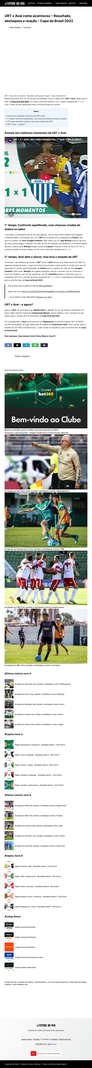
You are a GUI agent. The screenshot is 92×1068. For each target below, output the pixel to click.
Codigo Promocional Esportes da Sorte (29, 957)
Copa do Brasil (40, 982)
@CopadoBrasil (45, 286)
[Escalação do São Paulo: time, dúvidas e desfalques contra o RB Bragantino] (46, 462)
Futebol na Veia (11, 982)
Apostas (82, 3)
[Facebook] (8, 345)
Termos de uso (65, 1039)
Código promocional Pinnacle (25, 937)
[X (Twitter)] (17, 345)
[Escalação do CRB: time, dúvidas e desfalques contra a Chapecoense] (46, 578)
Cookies (54, 1039)
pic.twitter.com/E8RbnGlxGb (68, 291)
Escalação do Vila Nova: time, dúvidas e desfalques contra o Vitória (40, 836)
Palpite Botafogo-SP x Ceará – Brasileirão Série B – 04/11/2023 (38, 907)
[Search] (86, 3)
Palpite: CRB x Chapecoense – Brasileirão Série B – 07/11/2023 (38, 876)
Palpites (72, 3)
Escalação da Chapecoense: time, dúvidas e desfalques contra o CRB (34, 549)
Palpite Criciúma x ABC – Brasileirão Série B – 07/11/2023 (36, 866)
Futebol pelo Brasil (25, 982)
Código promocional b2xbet (25, 927)
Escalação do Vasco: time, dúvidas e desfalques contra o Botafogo (39, 694)
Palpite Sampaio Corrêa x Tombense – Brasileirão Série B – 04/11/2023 (41, 897)
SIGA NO (39, 1044)
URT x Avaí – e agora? (15, 124)
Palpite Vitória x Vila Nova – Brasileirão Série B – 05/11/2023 (37, 886)
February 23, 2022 (44, 297)
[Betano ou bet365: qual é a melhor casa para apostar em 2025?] (46, 400)
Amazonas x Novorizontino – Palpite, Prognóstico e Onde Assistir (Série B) (36, 433)
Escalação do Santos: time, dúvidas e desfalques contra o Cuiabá (39, 724)
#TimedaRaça (49, 291)
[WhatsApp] (35, 345)
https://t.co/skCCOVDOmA (32, 291)
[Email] (44, 345)
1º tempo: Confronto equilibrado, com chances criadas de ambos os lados (36, 119)
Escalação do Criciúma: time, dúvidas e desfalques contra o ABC (39, 826)
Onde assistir (61, 3)
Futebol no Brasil (44, 3)
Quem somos (26, 1039)
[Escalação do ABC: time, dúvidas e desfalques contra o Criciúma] (46, 636)
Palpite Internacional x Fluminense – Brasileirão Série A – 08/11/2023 (40, 745)
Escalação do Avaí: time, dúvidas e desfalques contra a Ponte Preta (40, 846)
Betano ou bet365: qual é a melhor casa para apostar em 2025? (32, 430)
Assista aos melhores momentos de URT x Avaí (25, 116)
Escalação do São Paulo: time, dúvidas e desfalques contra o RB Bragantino (37, 491)
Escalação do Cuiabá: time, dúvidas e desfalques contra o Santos (39, 714)
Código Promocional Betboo (25, 947)
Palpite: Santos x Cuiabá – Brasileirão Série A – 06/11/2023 (36, 765)
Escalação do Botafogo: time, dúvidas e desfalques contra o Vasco (39, 704)
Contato (36, 1039)
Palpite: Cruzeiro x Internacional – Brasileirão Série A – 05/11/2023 (39, 785)
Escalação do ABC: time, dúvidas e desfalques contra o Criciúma (32, 665)
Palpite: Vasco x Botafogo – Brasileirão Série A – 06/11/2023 (37, 755)
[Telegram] (26, 345)
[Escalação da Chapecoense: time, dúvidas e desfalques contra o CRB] (46, 520)
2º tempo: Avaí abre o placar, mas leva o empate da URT (29, 121)
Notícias (31, 3)
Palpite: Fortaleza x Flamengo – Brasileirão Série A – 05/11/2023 (38, 775)
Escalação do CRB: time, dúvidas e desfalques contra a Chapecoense (34, 607)
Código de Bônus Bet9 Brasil (25, 967)
